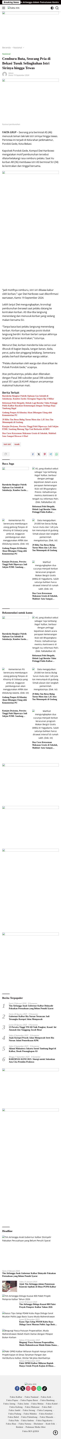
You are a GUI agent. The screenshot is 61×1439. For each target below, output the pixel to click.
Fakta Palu (14, 1420)
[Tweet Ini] (39, 454)
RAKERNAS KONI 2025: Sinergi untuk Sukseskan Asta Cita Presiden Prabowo (32, 1060)
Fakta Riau (11, 1424)
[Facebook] (17, 1388)
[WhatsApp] (39, 1388)
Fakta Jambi (14, 1410)
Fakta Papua (12, 1400)
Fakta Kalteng (16, 1407)
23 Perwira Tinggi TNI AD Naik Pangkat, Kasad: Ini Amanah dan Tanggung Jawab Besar (32, 1028)
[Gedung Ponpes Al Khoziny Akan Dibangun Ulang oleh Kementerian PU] (15, 532)
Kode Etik (50, 1424)
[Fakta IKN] (13, 8)
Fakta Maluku (30, 1414)
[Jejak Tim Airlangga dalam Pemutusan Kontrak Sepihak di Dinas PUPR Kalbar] (9, 1286)
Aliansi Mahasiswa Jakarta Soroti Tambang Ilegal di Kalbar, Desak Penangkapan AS (32, 1049)
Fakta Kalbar (16, 1397)
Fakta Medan (37, 1404)
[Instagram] (28, 1388)
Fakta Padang (14, 1414)
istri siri (7, 444)
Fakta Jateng (9, 1404)
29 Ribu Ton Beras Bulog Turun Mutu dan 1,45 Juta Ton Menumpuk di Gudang (27, 420)
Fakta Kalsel (51, 1404)
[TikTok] (44, 1388)
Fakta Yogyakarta (44, 1420)
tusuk (17, 444)
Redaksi (19, 1427)
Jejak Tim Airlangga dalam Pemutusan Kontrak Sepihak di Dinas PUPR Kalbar (37, 1285)
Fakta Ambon (27, 1420)
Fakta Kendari (46, 1414)
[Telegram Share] (50, 454)
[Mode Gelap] (52, 8)
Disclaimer (38, 1424)
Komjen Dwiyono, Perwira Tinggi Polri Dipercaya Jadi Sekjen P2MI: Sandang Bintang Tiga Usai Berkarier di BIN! (30, 427)
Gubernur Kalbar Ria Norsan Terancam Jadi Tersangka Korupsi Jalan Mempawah (29, 1017)
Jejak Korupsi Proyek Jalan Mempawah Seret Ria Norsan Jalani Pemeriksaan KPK (31, 1039)
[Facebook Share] (33, 454)
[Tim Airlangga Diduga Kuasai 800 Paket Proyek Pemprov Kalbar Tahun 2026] (30, 1297)
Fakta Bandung (47, 1400)
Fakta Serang (29, 1410)
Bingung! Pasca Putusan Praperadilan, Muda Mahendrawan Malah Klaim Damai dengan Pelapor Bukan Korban (38, 1344)
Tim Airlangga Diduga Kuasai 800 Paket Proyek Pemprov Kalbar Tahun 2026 (37, 1305)
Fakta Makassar (32, 1407)
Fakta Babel (13, 1417)
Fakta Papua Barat (29, 1400)
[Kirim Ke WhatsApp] (56, 454)
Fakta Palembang (29, 1417)
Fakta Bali (47, 1407)
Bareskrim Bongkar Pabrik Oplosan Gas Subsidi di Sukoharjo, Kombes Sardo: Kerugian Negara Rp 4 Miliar (28, 397)
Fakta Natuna (25, 1424)
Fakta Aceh (46, 1397)
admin (10, 73)
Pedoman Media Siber (36, 1427)
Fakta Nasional (31, 1397)
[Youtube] (33, 1388)
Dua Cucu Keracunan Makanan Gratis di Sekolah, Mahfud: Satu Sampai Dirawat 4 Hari (29, 434)
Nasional (6, 54)
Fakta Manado (46, 1417)
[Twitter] (22, 1388)
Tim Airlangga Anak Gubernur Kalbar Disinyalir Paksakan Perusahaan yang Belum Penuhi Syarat (31, 1007)
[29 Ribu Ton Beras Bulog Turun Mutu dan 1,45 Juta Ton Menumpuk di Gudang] (45, 530)
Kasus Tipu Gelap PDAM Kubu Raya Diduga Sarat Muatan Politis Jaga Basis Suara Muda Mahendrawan (37, 1323)
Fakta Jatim (23, 1404)
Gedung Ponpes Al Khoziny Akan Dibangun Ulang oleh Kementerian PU (27, 413)
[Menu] (4, 7)
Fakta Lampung (44, 1410)
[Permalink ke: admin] (4, 74)
